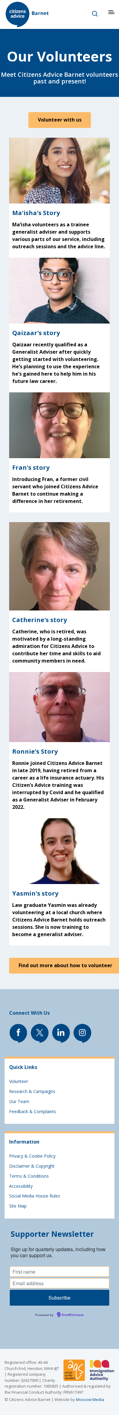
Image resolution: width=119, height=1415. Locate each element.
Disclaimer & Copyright (32, 1166)
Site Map (18, 1206)
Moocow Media (90, 1399)
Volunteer (18, 1081)
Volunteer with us (59, 119)
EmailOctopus (73, 1315)
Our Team (19, 1101)
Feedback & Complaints (32, 1111)
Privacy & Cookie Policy (32, 1156)
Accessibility (21, 1186)
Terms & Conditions (29, 1176)
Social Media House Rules (34, 1196)
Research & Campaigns (32, 1091)
